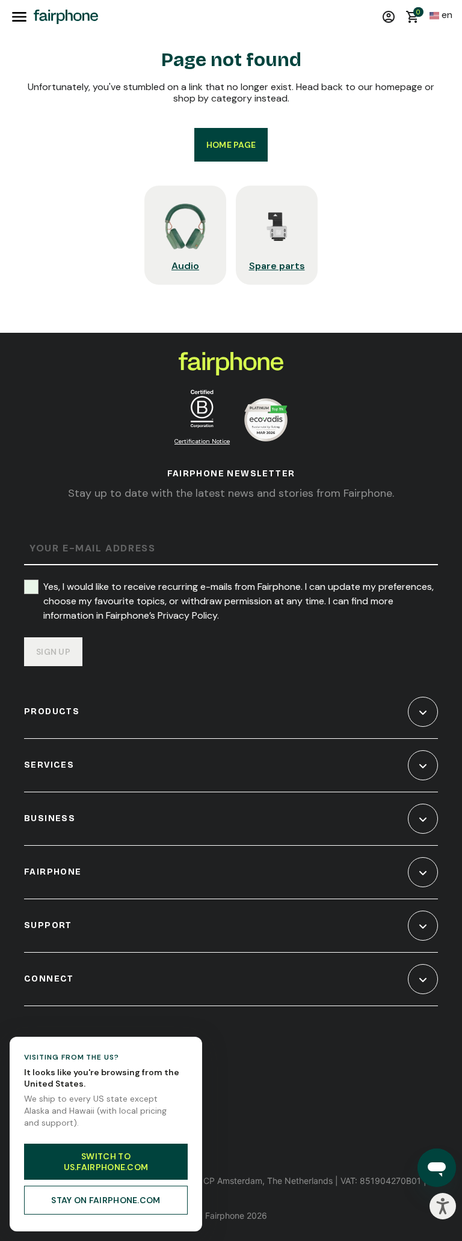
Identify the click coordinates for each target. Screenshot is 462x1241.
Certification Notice (202, 441)
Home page (231, 144)
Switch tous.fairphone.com (106, 1162)
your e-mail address (92, 548)
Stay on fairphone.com (105, 1200)
